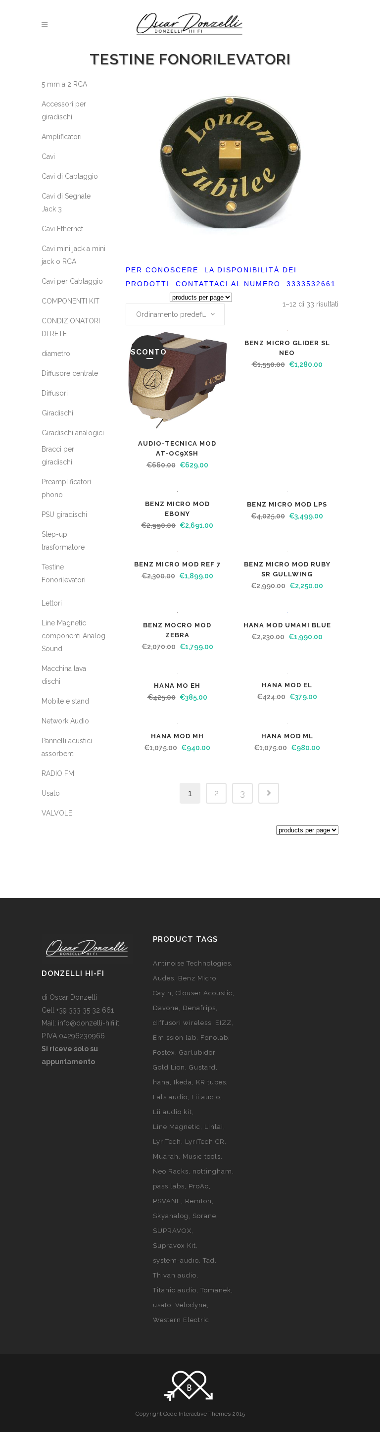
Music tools (202, 1156)
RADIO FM (58, 773)
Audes (163, 978)
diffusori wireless (182, 1022)
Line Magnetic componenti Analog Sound (73, 636)
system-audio (176, 1260)
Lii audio (205, 1097)
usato (162, 1305)
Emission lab (174, 1037)
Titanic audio (174, 1290)
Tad (209, 1260)
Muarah (166, 1156)
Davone (166, 1008)
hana (161, 1082)
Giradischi (57, 413)
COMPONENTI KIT (70, 301)
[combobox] (175, 314)
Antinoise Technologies (192, 963)
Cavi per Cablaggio (72, 281)
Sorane (204, 1216)
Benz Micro (197, 978)
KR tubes (211, 1082)
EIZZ (223, 1022)
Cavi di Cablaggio (70, 176)
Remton (198, 1201)
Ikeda (183, 1082)
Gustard (202, 1067)
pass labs (169, 1186)
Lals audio (170, 1097)
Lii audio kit (172, 1112)
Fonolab (214, 1037)
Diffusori (55, 393)
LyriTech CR (205, 1141)
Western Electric (181, 1320)
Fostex (164, 1052)
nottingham (212, 1171)
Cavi (48, 156)
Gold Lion (169, 1067)
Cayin (162, 993)
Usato (51, 793)
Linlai (213, 1126)
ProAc (199, 1186)
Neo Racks (171, 1171)
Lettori (52, 603)
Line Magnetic (176, 1126)
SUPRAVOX (172, 1230)
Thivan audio (174, 1275)
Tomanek (215, 1290)
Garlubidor (197, 1052)
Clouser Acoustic (204, 993)
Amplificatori (62, 137)
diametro (56, 354)
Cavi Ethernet (62, 229)
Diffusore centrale (70, 373)
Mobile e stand (65, 701)
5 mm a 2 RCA (64, 84)
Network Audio (65, 721)
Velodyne (191, 1305)
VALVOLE (57, 813)
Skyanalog (171, 1216)
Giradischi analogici (73, 433)
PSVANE (167, 1201)
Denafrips (199, 1008)
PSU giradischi (64, 514)
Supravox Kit (174, 1245)
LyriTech (167, 1141)
